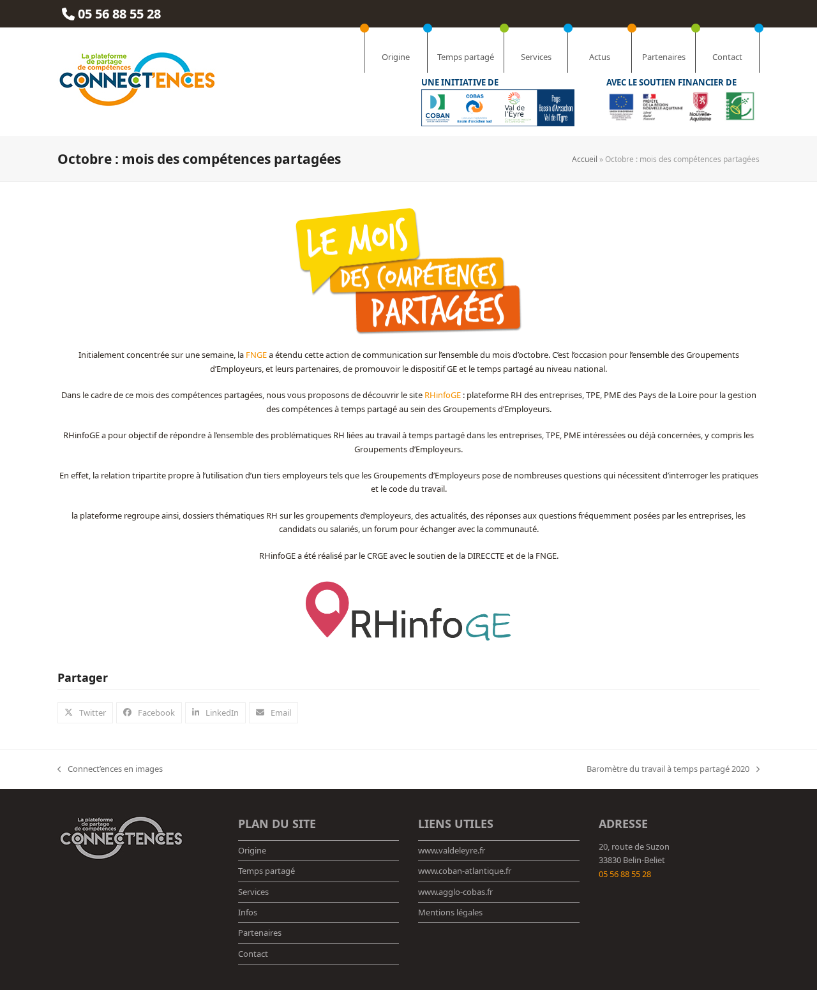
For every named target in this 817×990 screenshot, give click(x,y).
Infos (247, 912)
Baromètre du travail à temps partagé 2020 (668, 769)
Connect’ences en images (110, 769)
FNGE (256, 354)
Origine (252, 850)
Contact (253, 953)
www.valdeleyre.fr (451, 850)
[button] (85, 712)
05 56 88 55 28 (625, 874)
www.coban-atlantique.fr (464, 870)
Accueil (584, 159)
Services (253, 892)
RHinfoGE (442, 395)
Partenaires (259, 932)
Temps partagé (266, 870)
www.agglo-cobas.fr (455, 892)
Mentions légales (450, 912)
